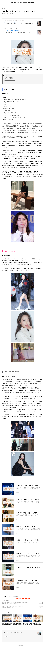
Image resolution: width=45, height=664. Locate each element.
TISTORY (22, 645)
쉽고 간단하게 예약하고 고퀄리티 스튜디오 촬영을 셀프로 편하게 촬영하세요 (19, 23)
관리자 (26, 645)
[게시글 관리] (8, 596)
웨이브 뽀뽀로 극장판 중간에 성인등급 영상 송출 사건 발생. (10, 604)
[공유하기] (7, 596)
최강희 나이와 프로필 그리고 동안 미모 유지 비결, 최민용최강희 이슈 (12, 606)
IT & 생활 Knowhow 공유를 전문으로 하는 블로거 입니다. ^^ (15, 634)
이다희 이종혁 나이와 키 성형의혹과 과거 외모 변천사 (10, 603)
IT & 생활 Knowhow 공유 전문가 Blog (22, 2)
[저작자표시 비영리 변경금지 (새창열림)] (16, 596)
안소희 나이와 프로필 (9, 77)
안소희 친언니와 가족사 (9, 78)
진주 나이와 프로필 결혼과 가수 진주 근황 (8, 607)
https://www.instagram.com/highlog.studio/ (13, 20)
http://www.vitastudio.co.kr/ (9, 28)
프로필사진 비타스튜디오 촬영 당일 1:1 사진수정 (14, 30)
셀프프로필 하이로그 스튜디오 (10, 22)
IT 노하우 (4, 600)
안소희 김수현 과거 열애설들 (10, 80)
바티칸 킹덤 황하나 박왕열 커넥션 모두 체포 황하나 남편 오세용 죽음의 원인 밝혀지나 (14, 602)
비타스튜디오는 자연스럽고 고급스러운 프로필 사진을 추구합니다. (17, 32)
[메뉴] (3, 2)
